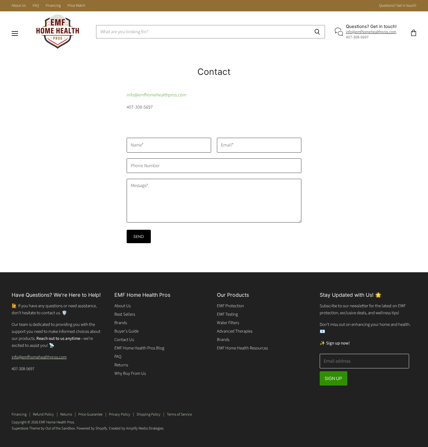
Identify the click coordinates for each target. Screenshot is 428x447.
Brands (120, 323)
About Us (19, 5)
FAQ (36, 5)
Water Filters (228, 323)
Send (138, 236)
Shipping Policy (148, 414)
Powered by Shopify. (92, 428)
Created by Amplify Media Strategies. (136, 428)
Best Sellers (124, 314)
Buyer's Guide (126, 331)
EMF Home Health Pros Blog (139, 348)
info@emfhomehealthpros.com (371, 32)
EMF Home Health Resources (242, 348)
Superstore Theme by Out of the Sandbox (43, 428)
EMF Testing (227, 314)
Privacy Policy (119, 414)
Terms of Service (179, 414)
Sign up (333, 378)
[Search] (317, 31)
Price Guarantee (90, 414)
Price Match (76, 5)
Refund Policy (43, 414)
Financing (53, 5)
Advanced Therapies (234, 331)
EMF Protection (230, 306)
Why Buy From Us (130, 373)
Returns (121, 365)
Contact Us (124, 340)
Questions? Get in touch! (397, 5)
